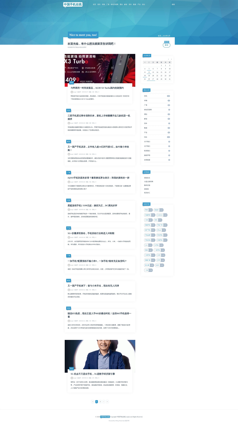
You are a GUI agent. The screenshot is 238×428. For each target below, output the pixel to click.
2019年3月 (147, 55)
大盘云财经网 (148, 181)
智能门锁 (150, 260)
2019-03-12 (79, 290)
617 (88, 265)
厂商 (107, 4)
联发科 (159, 210)
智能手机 (150, 225)
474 (91, 378)
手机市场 (150, 240)
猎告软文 (147, 178)
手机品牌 (150, 235)
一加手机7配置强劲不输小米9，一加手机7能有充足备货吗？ (97, 261)
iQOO (159, 265)
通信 (121, 4)
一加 (148, 270)
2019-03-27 (82, 92)
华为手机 (162, 235)
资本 (130, 4)
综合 (143, 4)
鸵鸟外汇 (147, 193)
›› (107, 401)
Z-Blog (117, 420)
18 (145, 75)
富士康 (149, 265)
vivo (148, 245)
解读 (125, 4)
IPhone (161, 230)
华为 (158, 220)
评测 (103, 4)
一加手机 (159, 250)
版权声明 (156, 155)
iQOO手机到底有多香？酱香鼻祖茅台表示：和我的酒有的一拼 (98, 178)
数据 (134, 4)
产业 (139, 4)
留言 (167, 44)
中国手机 (162, 240)
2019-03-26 (79, 123)
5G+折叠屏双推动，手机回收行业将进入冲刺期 (91, 233)
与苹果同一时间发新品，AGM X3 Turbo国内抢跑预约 (97, 88)
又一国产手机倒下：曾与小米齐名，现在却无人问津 (93, 285)
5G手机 (158, 245)
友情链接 (156, 160)
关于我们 (156, 141)
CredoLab (162, 215)
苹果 (148, 210)
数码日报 (147, 185)
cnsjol (75, 92)
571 (88, 290)
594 (88, 154)
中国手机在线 (73, 4)
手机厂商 (162, 225)
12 (149, 72)
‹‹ (92, 401)
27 (153, 79)
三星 (148, 220)
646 (91, 92)
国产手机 (150, 230)
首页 (94, 4)
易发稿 (146, 189)
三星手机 (150, 255)
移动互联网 (114, 4)
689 (88, 123)
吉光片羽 (126, 420)
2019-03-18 (79, 209)
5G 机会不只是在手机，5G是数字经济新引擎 (93, 374)
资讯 (98, 4)
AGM (160, 255)
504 (88, 182)
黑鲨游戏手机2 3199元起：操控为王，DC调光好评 (92, 205)
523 (88, 237)
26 (149, 79)
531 (88, 209)
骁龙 (148, 250)
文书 (160, 260)
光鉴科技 (150, 215)
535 (88, 321)
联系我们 (156, 151)
